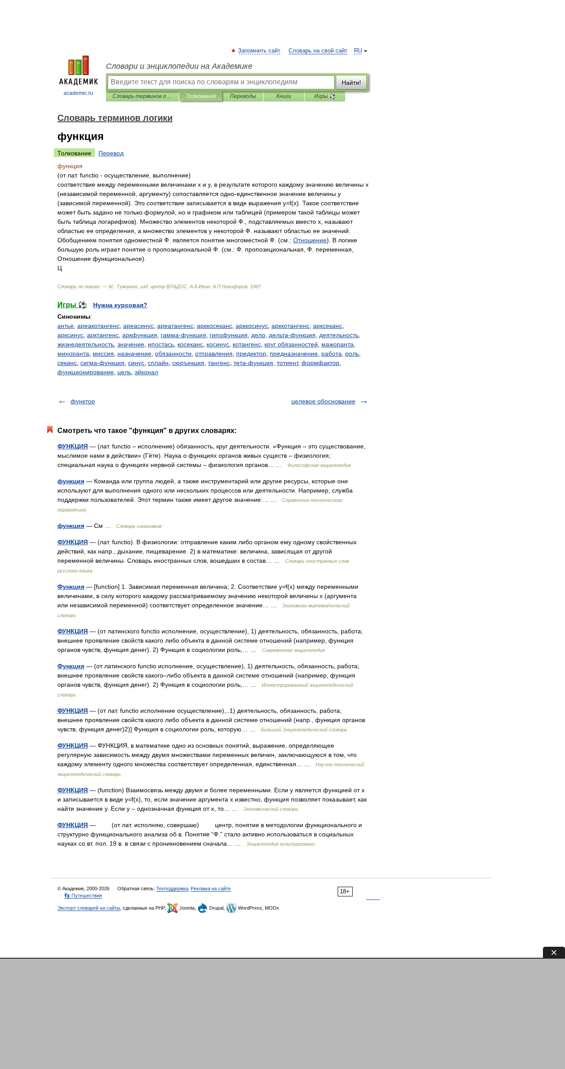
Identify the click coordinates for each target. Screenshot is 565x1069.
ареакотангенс (98, 325)
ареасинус (138, 325)
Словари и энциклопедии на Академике (179, 66)
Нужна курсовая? (120, 305)
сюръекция (188, 362)
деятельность (338, 335)
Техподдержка (172, 888)
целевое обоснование (323, 401)
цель (124, 372)
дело (258, 335)
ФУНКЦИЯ (72, 446)
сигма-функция (102, 362)
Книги (283, 96)
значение (130, 344)
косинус (218, 344)
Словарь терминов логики (142, 96)
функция (70, 481)
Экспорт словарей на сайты (88, 908)
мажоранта (337, 344)
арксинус (70, 335)
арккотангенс (290, 325)
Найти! (351, 82)
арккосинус (252, 325)
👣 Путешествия (83, 895)
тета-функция (253, 362)
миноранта (73, 353)
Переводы (243, 96)
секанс (67, 362)
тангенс (219, 362)
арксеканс (327, 325)
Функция (70, 586)
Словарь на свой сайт (318, 51)
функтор (83, 401)
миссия (103, 353)
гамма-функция (183, 335)
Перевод (111, 153)
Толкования (200, 96)
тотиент (287, 362)
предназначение (294, 353)
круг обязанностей (291, 344)
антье (65, 325)
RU (358, 51)
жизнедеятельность (85, 344)
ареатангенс (175, 325)
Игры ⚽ (325, 96)
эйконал (146, 372)
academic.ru (78, 93)
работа (331, 353)
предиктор (251, 353)
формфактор (320, 362)
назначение (134, 353)
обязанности (173, 353)
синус (136, 362)
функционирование (85, 372)
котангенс (247, 344)
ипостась (161, 344)
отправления (214, 353)
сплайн (158, 362)
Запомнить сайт (259, 51)
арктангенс (103, 335)
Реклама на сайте (211, 888)
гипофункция (229, 335)
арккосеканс (214, 325)
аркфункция (139, 335)
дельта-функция (292, 335)
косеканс (190, 344)
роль (352, 353)
